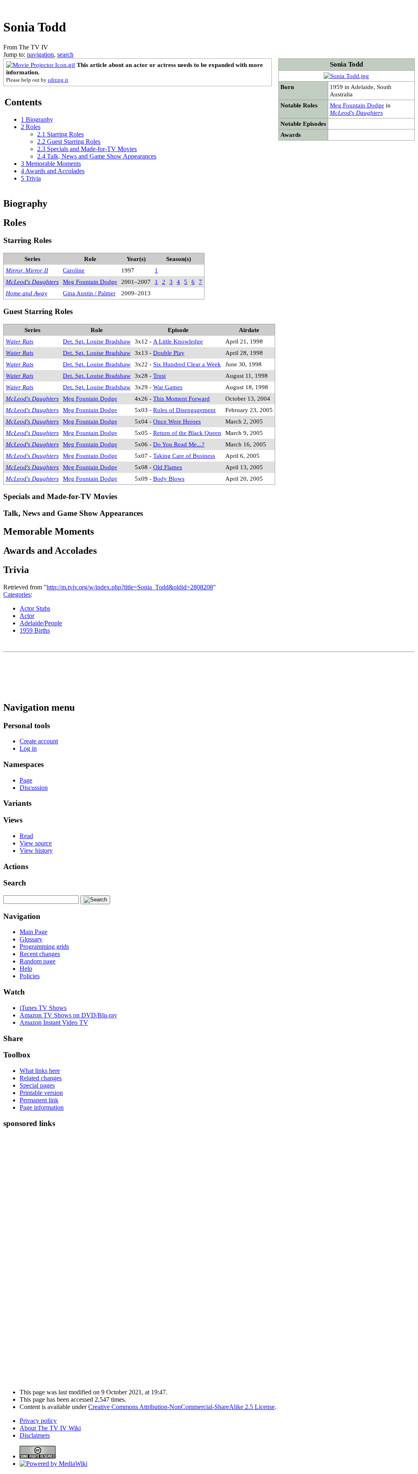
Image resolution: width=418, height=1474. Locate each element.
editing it (58, 80)
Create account (39, 741)
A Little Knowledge (178, 341)
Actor (27, 615)
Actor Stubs (35, 608)
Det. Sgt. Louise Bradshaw (97, 341)
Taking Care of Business (184, 455)
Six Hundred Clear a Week (187, 364)
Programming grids (44, 946)
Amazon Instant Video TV (54, 1022)
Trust (159, 375)
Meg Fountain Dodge (357, 105)
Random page (38, 961)
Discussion (34, 787)
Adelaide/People (41, 623)
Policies (30, 975)
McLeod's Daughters (356, 112)
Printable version (41, 1092)
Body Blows (169, 478)
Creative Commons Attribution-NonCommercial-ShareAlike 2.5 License (181, 1406)
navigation (40, 54)
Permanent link (39, 1100)
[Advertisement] (266, 6)
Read (26, 835)
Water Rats (19, 341)
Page (26, 780)
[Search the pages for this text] (95, 899)
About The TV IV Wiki (50, 1428)
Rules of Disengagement (184, 409)
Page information (42, 1107)
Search (14, 883)
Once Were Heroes (177, 421)
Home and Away (26, 293)
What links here (40, 1070)
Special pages (37, 1085)
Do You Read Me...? (179, 444)
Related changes (41, 1078)
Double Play (169, 352)
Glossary (31, 939)
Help (26, 968)
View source (36, 843)
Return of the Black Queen (187, 432)
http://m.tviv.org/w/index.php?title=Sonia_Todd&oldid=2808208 (130, 587)
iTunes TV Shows (43, 1007)
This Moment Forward (181, 398)
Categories (17, 594)
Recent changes (40, 953)
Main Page (33, 931)
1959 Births (35, 630)
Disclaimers (35, 1435)
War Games (167, 387)
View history (36, 850)
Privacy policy (38, 1420)
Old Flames (167, 467)
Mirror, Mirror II (27, 270)
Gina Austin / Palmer (89, 293)
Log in (28, 748)
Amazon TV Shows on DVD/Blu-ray (68, 1015)
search (65, 54)
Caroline (73, 270)
